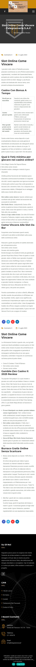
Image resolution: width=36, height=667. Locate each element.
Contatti (5, 599)
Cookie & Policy (8, 607)
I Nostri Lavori (7, 591)
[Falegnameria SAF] (18, 6)
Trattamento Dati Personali (11, 603)
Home (8, 33)
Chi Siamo (6, 595)
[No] (34, 660)
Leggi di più (20, 664)
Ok (13, 664)
